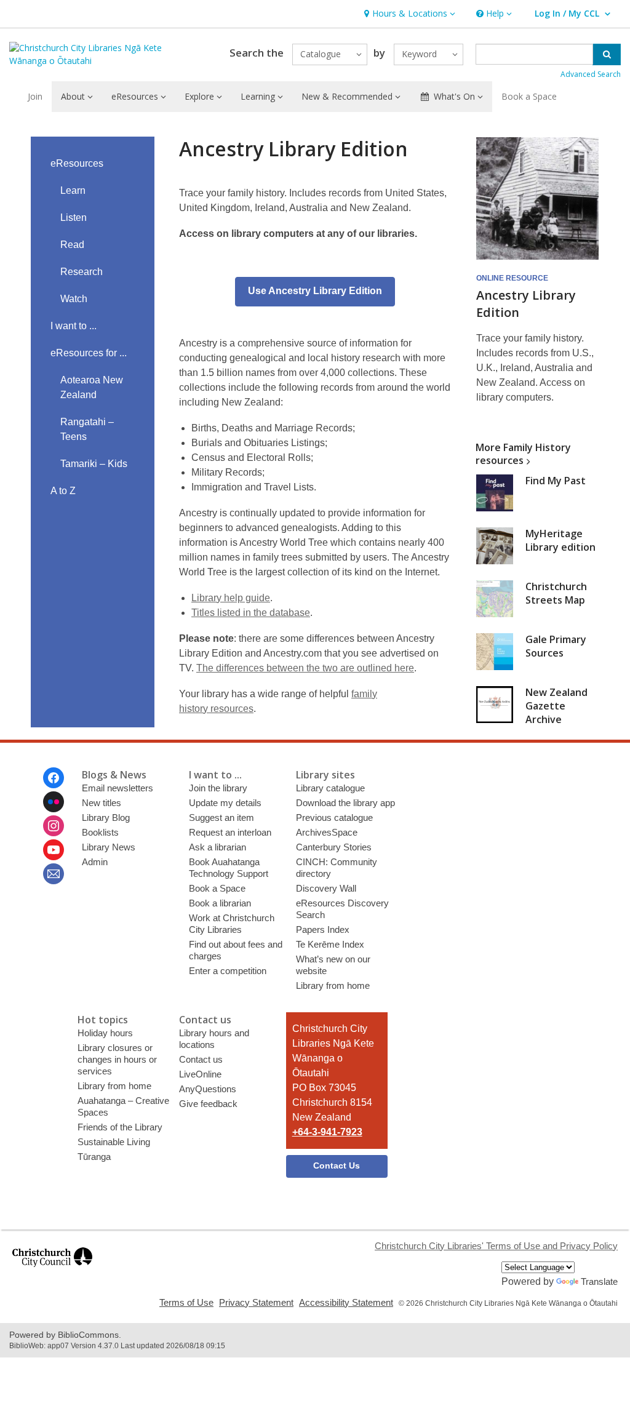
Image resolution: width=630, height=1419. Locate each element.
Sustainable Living (114, 1142)
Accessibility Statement (346, 1302)
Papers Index (322, 929)
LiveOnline (200, 1074)
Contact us (201, 1059)
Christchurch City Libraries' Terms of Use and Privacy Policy (496, 1246)
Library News (108, 847)
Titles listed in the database (250, 612)
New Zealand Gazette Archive (556, 706)
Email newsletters (117, 788)
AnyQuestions (207, 1089)
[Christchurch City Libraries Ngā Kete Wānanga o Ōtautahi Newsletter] (53, 873)
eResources (76, 163)
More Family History (523, 454)
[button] (408, 14)
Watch (73, 299)
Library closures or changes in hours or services (117, 1059)
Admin (95, 862)
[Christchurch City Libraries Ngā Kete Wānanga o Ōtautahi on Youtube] (53, 849)
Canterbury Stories (334, 847)
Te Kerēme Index (330, 944)
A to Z (63, 491)
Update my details (225, 802)
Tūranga (94, 1156)
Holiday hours (105, 1033)
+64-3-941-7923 (327, 1132)
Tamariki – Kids (93, 463)
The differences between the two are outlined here (305, 668)
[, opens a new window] (52, 1272)
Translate (599, 1281)
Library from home (333, 985)
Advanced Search (590, 74)
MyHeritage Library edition (560, 540)
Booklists (100, 832)
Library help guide (230, 598)
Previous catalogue (334, 817)
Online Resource (512, 278)
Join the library (218, 788)
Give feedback (208, 1103)
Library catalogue (330, 788)
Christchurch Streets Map (556, 593)
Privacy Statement (256, 1302)
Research (81, 271)
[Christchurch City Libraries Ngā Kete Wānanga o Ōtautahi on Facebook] (53, 777)
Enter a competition (227, 970)
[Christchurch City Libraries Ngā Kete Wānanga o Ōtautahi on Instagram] (53, 825)
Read (72, 244)
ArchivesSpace (326, 832)
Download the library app (345, 802)
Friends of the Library (120, 1127)
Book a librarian (220, 903)
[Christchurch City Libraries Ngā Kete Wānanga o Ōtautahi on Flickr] (53, 801)
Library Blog (106, 817)
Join (35, 96)
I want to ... (73, 326)
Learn (73, 190)
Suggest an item (221, 817)
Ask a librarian (217, 847)
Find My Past (555, 480)
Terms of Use (186, 1302)
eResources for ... (88, 353)
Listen (73, 217)
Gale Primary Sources (555, 646)
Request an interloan (230, 832)
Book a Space (529, 96)
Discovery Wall (326, 888)
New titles (101, 802)
